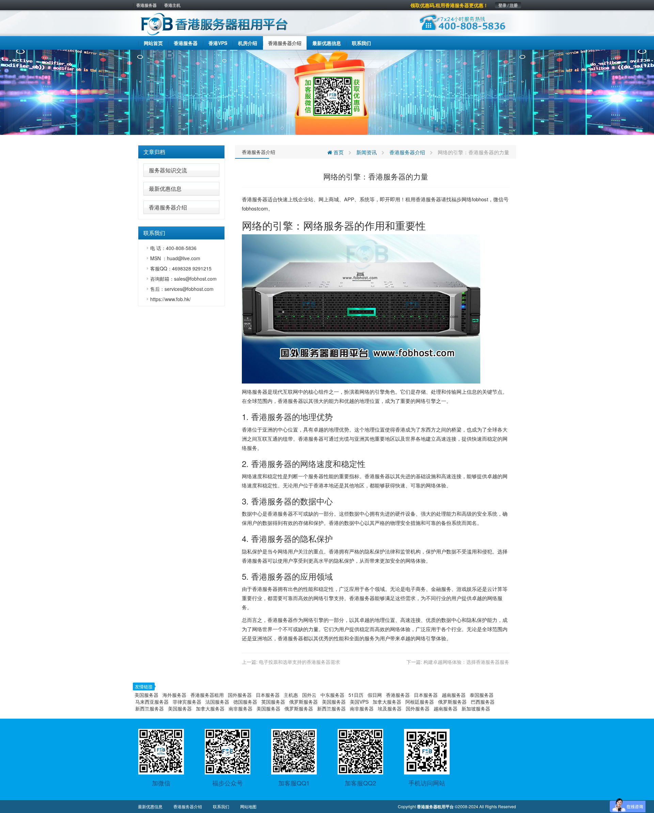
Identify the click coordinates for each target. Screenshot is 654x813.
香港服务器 (146, 5)
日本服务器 (268, 694)
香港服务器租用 (207, 694)
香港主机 (172, 5)
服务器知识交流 (168, 170)
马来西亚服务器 (152, 701)
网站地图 (248, 806)
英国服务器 (273, 701)
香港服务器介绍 (168, 207)
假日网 (375, 694)
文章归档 (154, 152)
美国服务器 (146, 694)
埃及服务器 (390, 708)
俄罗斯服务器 (303, 701)
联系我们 (221, 806)
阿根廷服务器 (419, 701)
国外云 (309, 694)
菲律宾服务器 (187, 701)
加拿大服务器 (387, 701)
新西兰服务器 (149, 708)
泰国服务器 (482, 694)
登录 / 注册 (508, 5)
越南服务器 (454, 694)
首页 (338, 152)
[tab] (181, 151)
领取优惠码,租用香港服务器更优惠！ (449, 5)
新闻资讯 (366, 152)
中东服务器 (332, 694)
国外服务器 (240, 694)
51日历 (355, 694)
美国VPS (359, 701)
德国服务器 (245, 701)
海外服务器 (174, 694)
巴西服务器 (483, 701)
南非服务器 (240, 708)
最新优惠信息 (165, 188)
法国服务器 (217, 701)
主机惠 (291, 694)
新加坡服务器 (476, 708)
